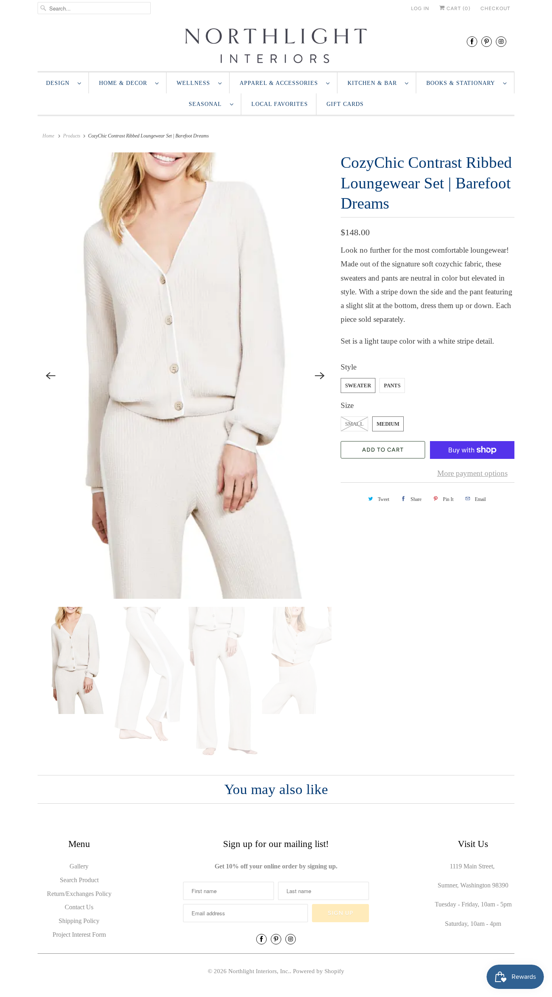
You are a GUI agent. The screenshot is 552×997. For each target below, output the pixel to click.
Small (354, 424)
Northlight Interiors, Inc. (259, 971)
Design (60, 83)
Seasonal (207, 104)
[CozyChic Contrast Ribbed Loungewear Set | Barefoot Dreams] (185, 375)
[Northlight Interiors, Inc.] (276, 45)
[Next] (320, 375)
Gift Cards (345, 104)
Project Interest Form (79, 934)
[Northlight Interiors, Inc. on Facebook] (472, 41)
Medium (388, 424)
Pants (392, 385)
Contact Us (79, 907)
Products (71, 136)
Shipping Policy (79, 920)
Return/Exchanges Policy (79, 893)
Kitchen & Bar (374, 83)
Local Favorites (279, 104)
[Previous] (50, 375)
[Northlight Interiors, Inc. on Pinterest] (486, 41)
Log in (420, 8)
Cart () (457, 8)
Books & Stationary (462, 83)
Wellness (195, 83)
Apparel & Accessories (281, 83)
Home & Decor (125, 83)
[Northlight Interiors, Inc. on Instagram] (501, 41)
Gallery (79, 866)
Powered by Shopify (318, 971)
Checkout (495, 8)
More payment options (472, 473)
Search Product (79, 880)
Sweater (358, 385)
